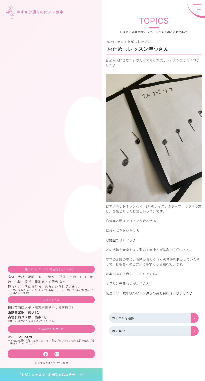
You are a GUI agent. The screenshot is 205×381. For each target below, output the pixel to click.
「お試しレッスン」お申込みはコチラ (46, 374)
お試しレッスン (139, 41)
